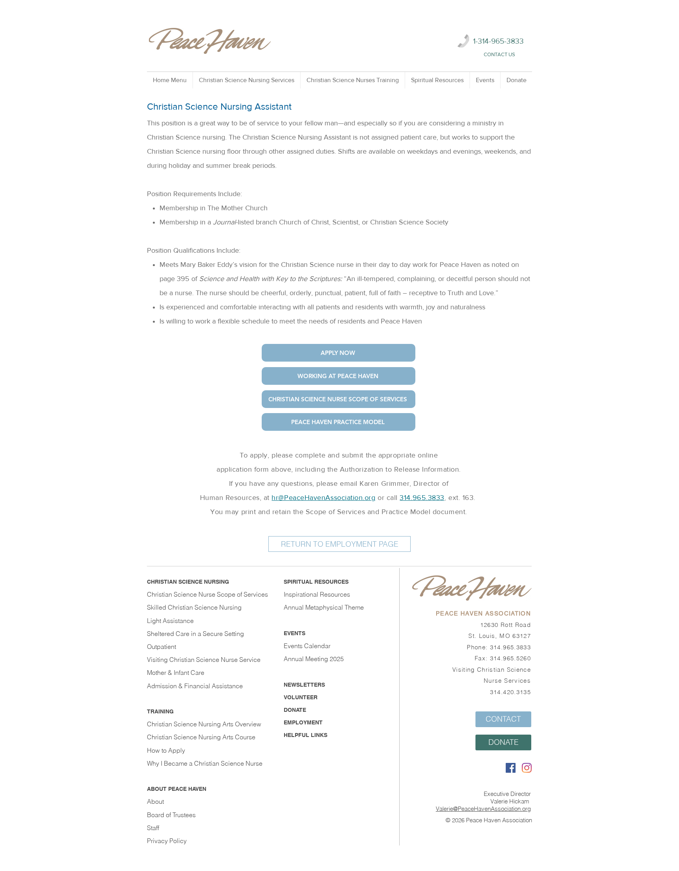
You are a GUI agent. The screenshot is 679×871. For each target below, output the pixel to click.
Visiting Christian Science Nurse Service (204, 659)
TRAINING (160, 711)
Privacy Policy (167, 841)
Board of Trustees (171, 815)
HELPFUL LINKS (305, 735)
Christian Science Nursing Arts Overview (204, 724)
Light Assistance (170, 621)
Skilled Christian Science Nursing (194, 607)
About (155, 801)
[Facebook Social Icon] (511, 768)
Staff (153, 828)
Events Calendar (307, 646)
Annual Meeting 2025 (314, 659)
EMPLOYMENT (303, 722)
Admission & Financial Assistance (195, 686)
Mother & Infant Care (175, 672)
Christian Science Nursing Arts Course (201, 737)
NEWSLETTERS (304, 685)
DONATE (295, 710)
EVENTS (294, 633)
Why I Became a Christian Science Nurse (204, 763)
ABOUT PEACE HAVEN (176, 789)
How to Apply (166, 750)
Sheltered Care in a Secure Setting (195, 634)
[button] (246, 80)
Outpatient (161, 646)
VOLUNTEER (300, 697)
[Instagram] (527, 768)
